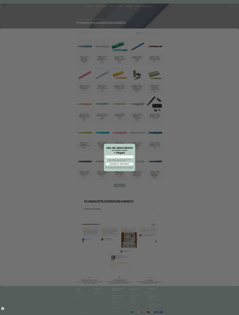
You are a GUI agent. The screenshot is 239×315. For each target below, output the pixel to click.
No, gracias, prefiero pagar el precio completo (119, 167)
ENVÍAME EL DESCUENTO (120, 164)
